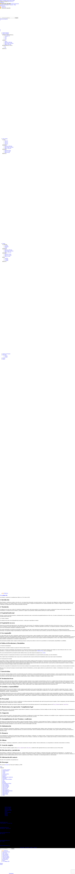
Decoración (4, 775)
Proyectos (11, 4)
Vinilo (3, 795)
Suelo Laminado (5, 784)
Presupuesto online (8, 810)
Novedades (4, 778)
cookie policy (28, 747)
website (44, 652)
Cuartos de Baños (5, 773)
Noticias (6, 814)
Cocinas (3, 771)
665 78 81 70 (2, 833)
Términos (35, 847)
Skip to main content (11, 0)
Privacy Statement (56, 704)
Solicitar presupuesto (4, 18)
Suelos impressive (5, 789)
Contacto (6, 815)
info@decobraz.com (4, 822)
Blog (15, 4)
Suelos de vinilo (5, 787)
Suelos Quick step (5, 791)
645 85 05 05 (8, 828)
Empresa (4, 776)
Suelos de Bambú (5, 785)
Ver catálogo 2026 (3, 595)
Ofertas (6, 811)
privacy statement (21, 747)
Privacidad (27, 847)
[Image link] (6, 799)
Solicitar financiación (15, 3)
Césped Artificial (5, 770)
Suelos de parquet (8, 809)
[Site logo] (8, 16)
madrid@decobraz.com (4, 827)
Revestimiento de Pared (6, 783)
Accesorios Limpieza (6, 769)
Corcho (6, 355)
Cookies (31, 847)
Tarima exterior (5, 792)
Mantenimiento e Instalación (7, 777)
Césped (6, 356)
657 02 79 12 (10, 1)
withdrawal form (40, 650)
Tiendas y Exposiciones (4, 4)
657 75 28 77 (2, 841)
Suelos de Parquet (5, 786)
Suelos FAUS (4, 788)
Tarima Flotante (5, 794)
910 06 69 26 (2, 828)
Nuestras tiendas (8, 812)
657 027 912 (9, 823)
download (7, 764)
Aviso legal (22, 847)
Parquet (3, 781)
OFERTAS (2, 2)
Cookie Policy (65, 704)
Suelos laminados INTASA (7, 790)
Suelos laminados (8, 807)
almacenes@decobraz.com (5, 832)
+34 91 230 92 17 (3, 823)
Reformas (4, 782)
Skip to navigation (3, 0)
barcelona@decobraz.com (5, 840)
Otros (3, 780)
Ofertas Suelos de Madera (7, 779)
